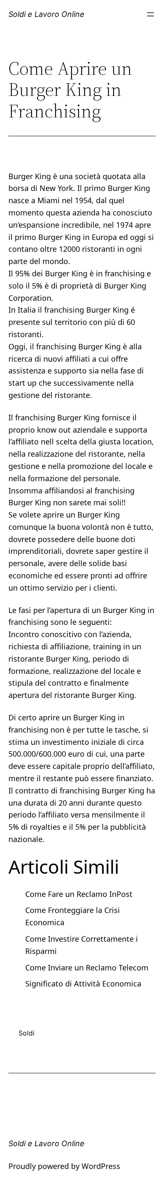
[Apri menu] (150, 14)
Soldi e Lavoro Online (46, 14)
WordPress (101, 1166)
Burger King (99, 346)
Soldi (26, 1033)
